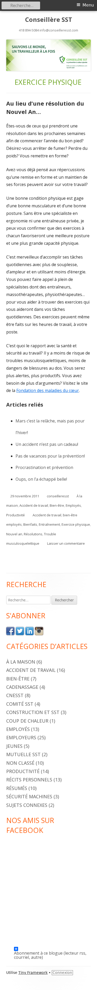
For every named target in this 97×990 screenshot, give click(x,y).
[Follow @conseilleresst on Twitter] (20, 630)
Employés (73, 505)
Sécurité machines (29, 796)
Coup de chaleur (27, 721)
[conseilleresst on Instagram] (39, 630)
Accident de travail (33, 505)
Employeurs (21, 737)
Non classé (20, 763)
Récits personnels (29, 779)
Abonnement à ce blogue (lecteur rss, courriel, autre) (50, 950)
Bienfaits (30, 524)
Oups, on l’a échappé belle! (41, 479)
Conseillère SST (48, 20)
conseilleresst (58, 496)
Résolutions (33, 534)
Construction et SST (32, 712)
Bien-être (57, 505)
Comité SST (19, 704)
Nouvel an (14, 534)
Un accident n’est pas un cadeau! (47, 444)
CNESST (15, 695)
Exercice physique (76, 524)
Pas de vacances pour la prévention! (50, 456)
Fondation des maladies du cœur (47, 390)
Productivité (15, 515)
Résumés (16, 788)
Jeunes (14, 746)
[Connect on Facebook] (10, 630)
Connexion (62, 972)
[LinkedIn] (29, 630)
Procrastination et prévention (44, 467)
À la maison (20, 662)
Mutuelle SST (23, 754)
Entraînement (49, 524)
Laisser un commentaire (66, 543)
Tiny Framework (33, 972)
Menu (88, 5)
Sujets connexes (26, 805)
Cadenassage (22, 687)
